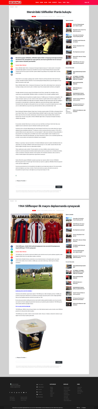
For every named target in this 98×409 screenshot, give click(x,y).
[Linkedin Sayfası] (20, 392)
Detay (79, 407)
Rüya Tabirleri (80, 391)
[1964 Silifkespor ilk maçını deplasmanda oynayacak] (37, 228)
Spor (16, 200)
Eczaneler (66, 391)
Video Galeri (41, 387)
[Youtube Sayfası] (17, 392)
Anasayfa (12, 6)
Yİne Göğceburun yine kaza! (79, 51)
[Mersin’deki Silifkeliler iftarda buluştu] (37, 36)
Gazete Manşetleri (67, 400)
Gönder (58, 186)
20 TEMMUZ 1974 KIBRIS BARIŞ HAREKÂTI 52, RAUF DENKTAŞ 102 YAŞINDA (78, 78)
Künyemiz (40, 394)
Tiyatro (60, 2)
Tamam (84, 407)
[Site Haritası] (24, 392)
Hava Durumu (66, 387)
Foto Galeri (40, 384)
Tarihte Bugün (67, 394)
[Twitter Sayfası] (12, 392)
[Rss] (22, 392)
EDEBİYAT (54, 2)
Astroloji (79, 393)
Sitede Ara (79, 387)
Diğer (68, 2)
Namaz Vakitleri (67, 390)
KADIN (45, 2)
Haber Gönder (23, 400)
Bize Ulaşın (40, 396)
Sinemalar (66, 396)
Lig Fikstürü (66, 393)
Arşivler (40, 392)
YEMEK (41, 2)
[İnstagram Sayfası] (15, 392)
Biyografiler (79, 390)
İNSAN (37, 2)
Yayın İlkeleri (12, 398)
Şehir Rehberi (66, 399)
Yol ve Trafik (66, 388)
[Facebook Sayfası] (10, 392)
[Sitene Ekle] (27, 392)
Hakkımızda (12, 397)
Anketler (79, 388)
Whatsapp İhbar (24, 398)
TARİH (49, 2)
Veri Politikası (12, 400)
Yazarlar (40, 389)
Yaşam (16, 6)
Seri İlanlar (66, 397)
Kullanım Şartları (24, 397)
